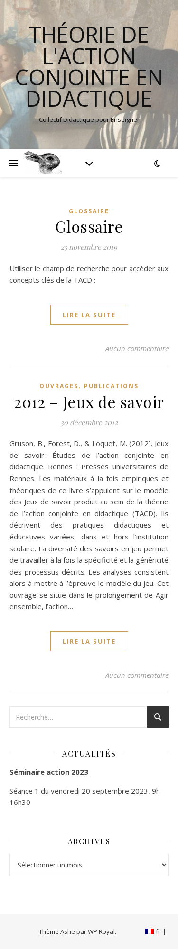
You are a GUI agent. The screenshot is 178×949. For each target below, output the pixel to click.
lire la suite (89, 314)
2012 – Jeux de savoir (89, 401)
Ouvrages (58, 386)
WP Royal (101, 931)
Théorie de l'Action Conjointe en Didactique (89, 66)
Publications (111, 386)
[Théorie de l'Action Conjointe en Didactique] (43, 163)
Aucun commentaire (137, 348)
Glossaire (89, 211)
